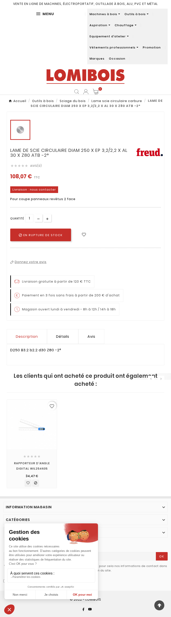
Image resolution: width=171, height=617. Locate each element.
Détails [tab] (62, 336)
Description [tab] (27, 336)
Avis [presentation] (91, 336)
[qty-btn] (47, 218)
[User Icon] (85, 91)
